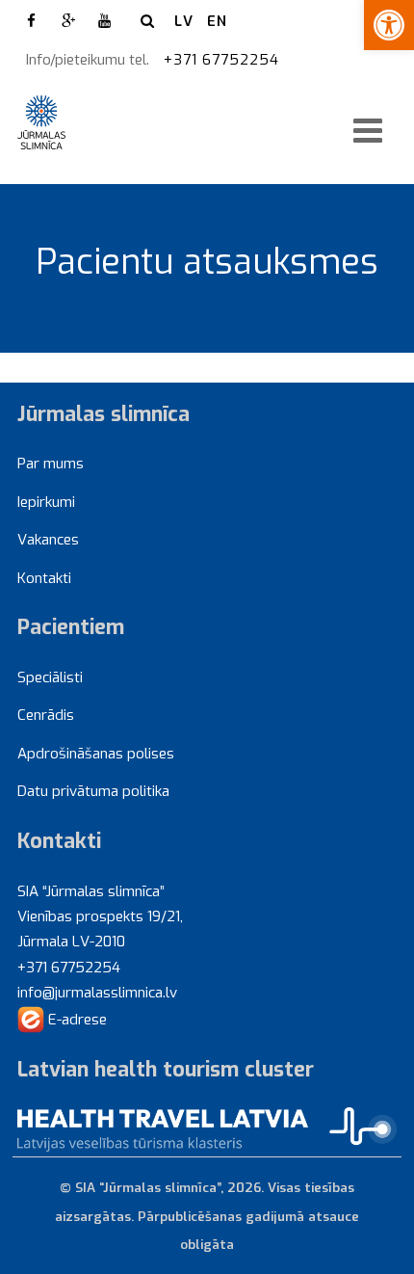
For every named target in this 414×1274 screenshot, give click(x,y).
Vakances (48, 539)
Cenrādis (45, 715)
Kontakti (44, 578)
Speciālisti (50, 677)
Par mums (50, 463)
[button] (389, 25)
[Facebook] (31, 21)
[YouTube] (105, 21)
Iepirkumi (46, 502)
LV (184, 21)
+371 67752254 (224, 59)
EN (217, 21)
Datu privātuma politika (93, 791)
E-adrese (75, 1019)
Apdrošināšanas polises (95, 753)
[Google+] (68, 21)
